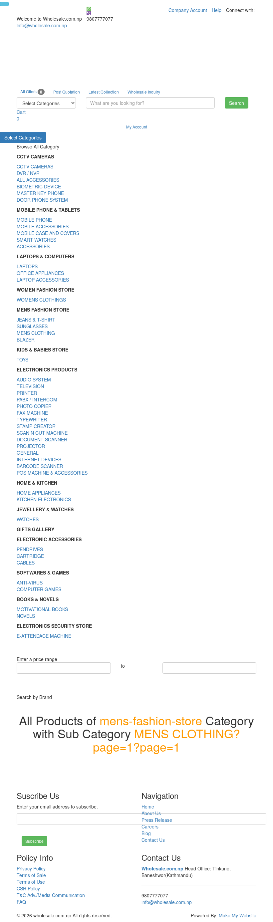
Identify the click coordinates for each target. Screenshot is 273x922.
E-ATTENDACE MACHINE (44, 635)
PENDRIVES (30, 549)
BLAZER (26, 339)
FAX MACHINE (32, 412)
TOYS (22, 359)
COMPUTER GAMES (39, 589)
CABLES (26, 562)
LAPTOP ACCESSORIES (43, 279)
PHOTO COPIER (34, 406)
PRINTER (27, 392)
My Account (136, 126)
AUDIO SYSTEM (34, 379)
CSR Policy (28, 888)
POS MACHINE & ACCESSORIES (52, 472)
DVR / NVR (28, 173)
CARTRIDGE (30, 556)
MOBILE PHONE (34, 219)
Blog (146, 833)
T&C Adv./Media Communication (51, 895)
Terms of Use (31, 881)
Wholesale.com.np (162, 868)
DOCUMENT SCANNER (42, 439)
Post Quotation (66, 92)
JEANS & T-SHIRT (36, 319)
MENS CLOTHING (36, 333)
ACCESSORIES (33, 246)
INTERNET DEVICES (39, 459)
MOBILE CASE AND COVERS (48, 233)
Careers (149, 826)
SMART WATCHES (36, 239)
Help (216, 10)
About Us (151, 813)
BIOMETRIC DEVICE (39, 186)
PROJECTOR (31, 446)
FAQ (21, 901)
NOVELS (26, 615)
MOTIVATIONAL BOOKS (42, 609)
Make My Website (237, 915)
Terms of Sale (31, 875)
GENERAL (28, 452)
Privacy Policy (31, 868)
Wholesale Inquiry (144, 92)
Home (147, 806)
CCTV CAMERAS (35, 166)
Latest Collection (104, 92)
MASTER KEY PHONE (40, 193)
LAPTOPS (27, 266)
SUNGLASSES (32, 326)
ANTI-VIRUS (30, 582)
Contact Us (153, 839)
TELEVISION (30, 386)
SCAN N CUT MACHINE (42, 432)
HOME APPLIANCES (39, 492)
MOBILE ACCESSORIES (43, 226)
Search (236, 103)
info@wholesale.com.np (42, 25)
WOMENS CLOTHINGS (41, 299)
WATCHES (28, 519)
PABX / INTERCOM (37, 399)
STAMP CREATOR (36, 426)
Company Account (187, 10)
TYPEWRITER (32, 419)
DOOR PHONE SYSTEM (42, 199)
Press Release (156, 819)
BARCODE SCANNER (40, 466)
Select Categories (23, 137)
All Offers (31, 92)
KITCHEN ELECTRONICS (44, 499)
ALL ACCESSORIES (38, 179)
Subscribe (34, 841)
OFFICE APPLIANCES (40, 273)
